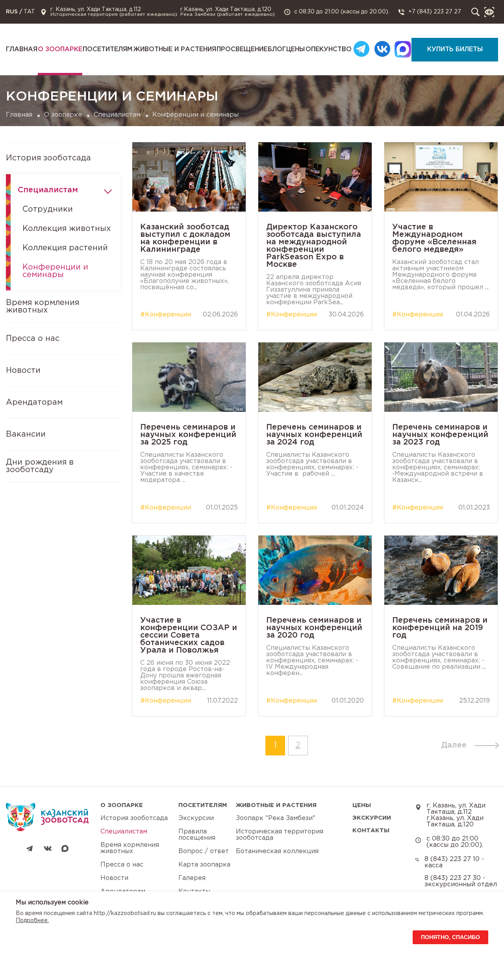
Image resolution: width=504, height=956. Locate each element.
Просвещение (242, 49)
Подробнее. (32, 920)
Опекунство (329, 49)
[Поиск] (475, 12)
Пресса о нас (32, 338)
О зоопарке (60, 49)
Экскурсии (196, 818)
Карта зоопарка (204, 865)
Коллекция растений (65, 247)
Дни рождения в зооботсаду (40, 466)
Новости (23, 370)
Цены (295, 49)
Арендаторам (34, 402)
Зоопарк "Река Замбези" (275, 818)
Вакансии (26, 434)
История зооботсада (48, 158)
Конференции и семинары (55, 271)
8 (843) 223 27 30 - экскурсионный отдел (460, 881)
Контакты (370, 830)
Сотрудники (47, 209)
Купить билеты (455, 49)
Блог (277, 49)
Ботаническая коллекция (277, 851)
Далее (454, 745)
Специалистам (117, 115)
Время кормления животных (42, 306)
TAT (29, 11)
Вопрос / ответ (203, 851)
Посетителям (107, 49)
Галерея (192, 878)
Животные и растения (174, 49)
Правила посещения (196, 835)
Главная (21, 49)
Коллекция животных (66, 228)
